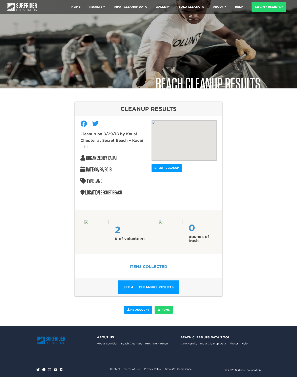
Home (75, 6)
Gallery (163, 6)
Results (96, 6)
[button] (184, 138)
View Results (188, 343)
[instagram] (50, 370)
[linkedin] (61, 370)
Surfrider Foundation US (22, 7)
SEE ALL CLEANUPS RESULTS (148, 287)
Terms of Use (132, 368)
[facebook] (44, 370)
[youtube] (55, 370)
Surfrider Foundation (55, 340)
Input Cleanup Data (130, 6)
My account (139, 309)
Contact (115, 368)
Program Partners (157, 343)
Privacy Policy (152, 368)
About (218, 6)
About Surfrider (107, 343)
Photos (234, 343)
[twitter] (38, 370)
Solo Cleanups (191, 6)
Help (245, 343)
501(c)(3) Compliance (178, 368)
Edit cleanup (168, 167)
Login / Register (269, 6)
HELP (239, 6)
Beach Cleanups (131, 343)
